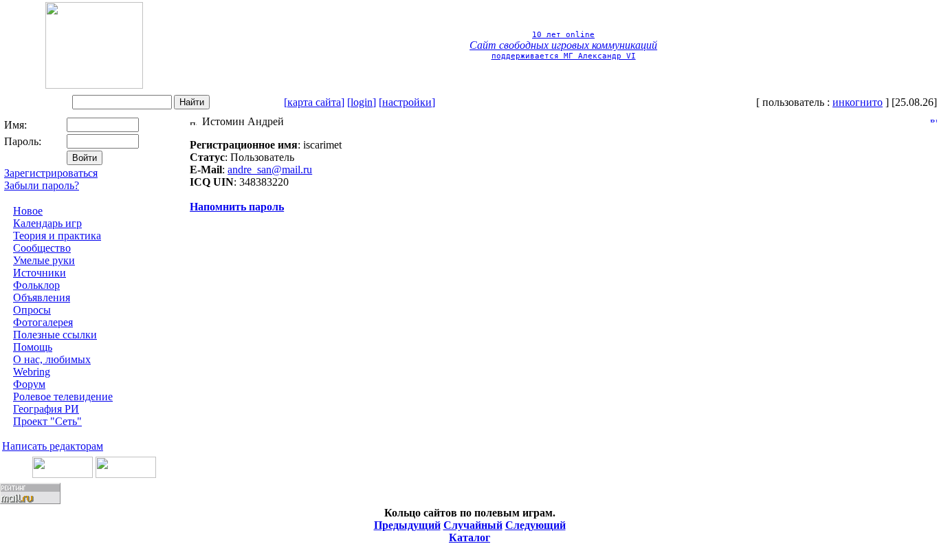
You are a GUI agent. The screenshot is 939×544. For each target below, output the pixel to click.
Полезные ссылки (55, 334)
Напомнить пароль (237, 207)
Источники (39, 273)
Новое (28, 211)
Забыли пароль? (41, 185)
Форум (29, 384)
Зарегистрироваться (51, 173)
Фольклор (36, 285)
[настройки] (407, 102)
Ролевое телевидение (63, 396)
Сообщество (42, 248)
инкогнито (857, 102)
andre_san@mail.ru (270, 169)
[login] (361, 102)
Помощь (32, 347)
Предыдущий (407, 525)
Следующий (535, 525)
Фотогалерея (43, 322)
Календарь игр (47, 223)
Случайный (472, 525)
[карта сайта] (314, 102)
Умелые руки (44, 260)
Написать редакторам (52, 446)
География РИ (46, 409)
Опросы (32, 310)
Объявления (41, 297)
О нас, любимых (52, 359)
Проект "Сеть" (47, 421)
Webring (31, 372)
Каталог (469, 537)
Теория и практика (57, 235)
